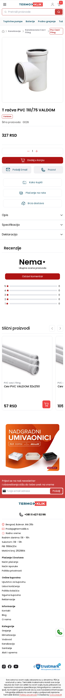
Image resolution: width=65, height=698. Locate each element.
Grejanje (6, 630)
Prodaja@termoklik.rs (17, 528)
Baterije (30, 21)
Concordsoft (56, 694)
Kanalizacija (8, 643)
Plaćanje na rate (36, 193)
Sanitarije (7, 648)
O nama (6, 619)
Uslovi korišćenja (11, 586)
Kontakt (6, 610)
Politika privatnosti (12, 570)
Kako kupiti (35, 182)
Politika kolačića (10, 590)
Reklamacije (8, 599)
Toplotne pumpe (13, 21)
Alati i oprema (9, 652)
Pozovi (52, 169)
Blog (4, 615)
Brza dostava (36, 203)
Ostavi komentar (32, 276)
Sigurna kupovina (11, 595)
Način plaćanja (10, 562)
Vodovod (7, 639)
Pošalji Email (19, 169)
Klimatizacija (9, 635)
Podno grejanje (47, 21)
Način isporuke (10, 566)
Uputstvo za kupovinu (14, 582)
